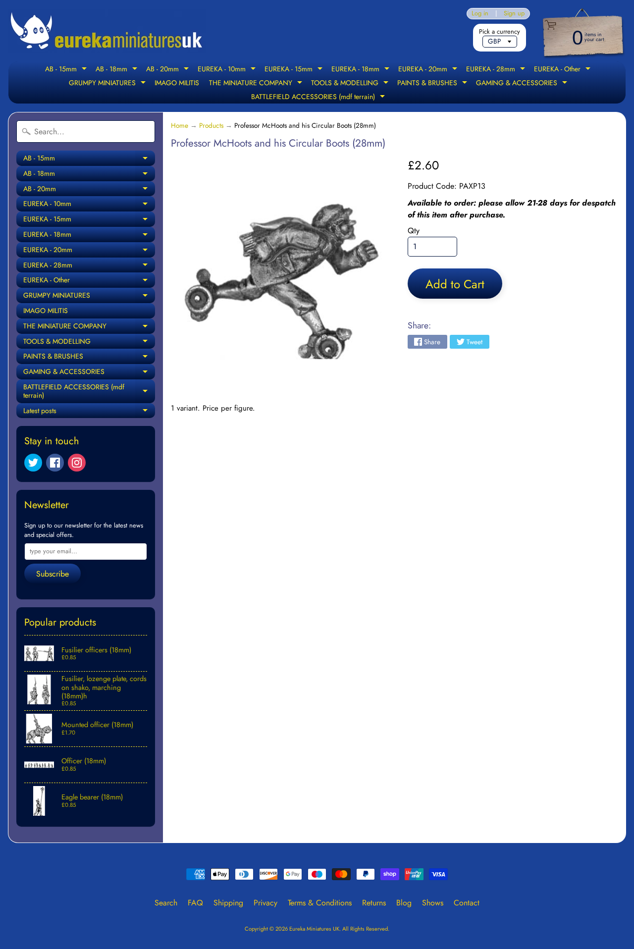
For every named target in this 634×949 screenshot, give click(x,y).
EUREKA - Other (563, 70)
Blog (404, 902)
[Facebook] (55, 463)
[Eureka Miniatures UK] (107, 31)
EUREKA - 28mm (497, 70)
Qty (414, 230)
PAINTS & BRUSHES (433, 84)
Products (211, 125)
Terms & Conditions (320, 902)
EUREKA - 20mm (429, 70)
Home (179, 125)
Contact (466, 902)
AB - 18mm (118, 70)
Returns (374, 902)
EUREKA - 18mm (361, 70)
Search (166, 902)
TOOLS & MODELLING (351, 84)
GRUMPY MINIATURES (108, 84)
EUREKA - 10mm (228, 70)
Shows (432, 902)
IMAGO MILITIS (177, 83)
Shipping (228, 902)
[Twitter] (33, 463)
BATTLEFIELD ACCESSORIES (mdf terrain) (319, 98)
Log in (480, 13)
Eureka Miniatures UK (314, 929)
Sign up (514, 13)
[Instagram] (77, 463)
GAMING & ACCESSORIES (523, 84)
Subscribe (52, 574)
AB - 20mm (168, 70)
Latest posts (89, 412)
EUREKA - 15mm (294, 70)
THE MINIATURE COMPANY (257, 84)
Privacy (265, 902)
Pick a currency (499, 31)
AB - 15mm (67, 70)
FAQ (195, 902)
